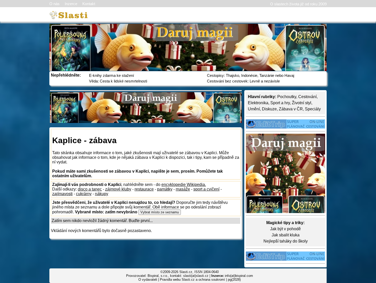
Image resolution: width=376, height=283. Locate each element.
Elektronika (258, 103)
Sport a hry (280, 103)
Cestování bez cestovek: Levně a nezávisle (243, 81)
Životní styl (301, 103)
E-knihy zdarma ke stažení (111, 75)
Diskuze (269, 109)
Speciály (313, 109)
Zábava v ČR (291, 109)
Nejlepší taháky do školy (285, 241)
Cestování (307, 97)
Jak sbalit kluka (286, 235)
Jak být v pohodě (285, 229)
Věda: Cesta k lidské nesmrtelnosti (118, 81)
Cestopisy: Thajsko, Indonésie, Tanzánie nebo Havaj (250, 75)
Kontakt (88, 4)
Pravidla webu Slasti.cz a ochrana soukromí (192, 279)
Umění (254, 109)
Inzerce (71, 4)
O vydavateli (147, 279)
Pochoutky (286, 97)
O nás (54, 4)
